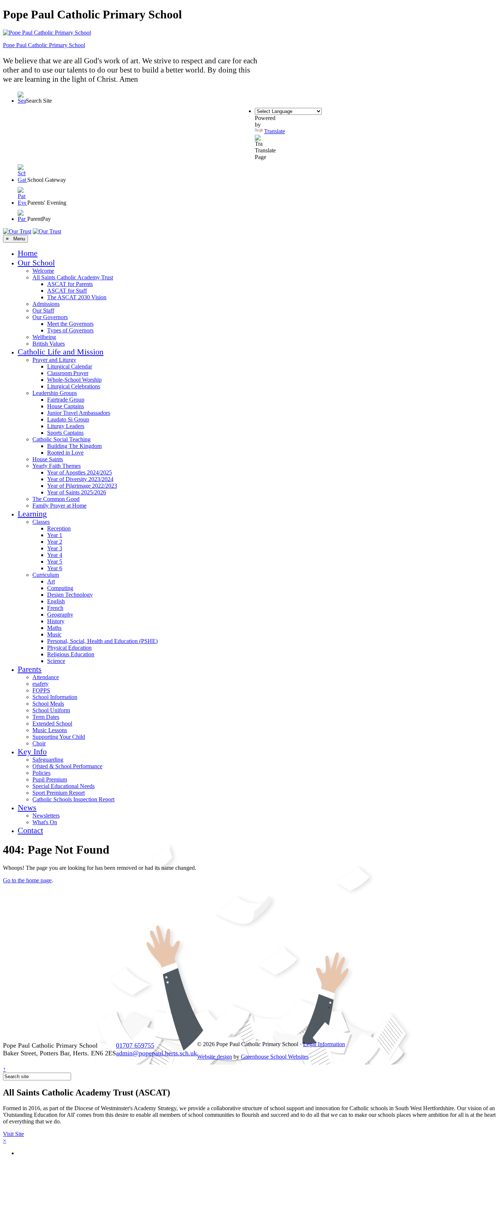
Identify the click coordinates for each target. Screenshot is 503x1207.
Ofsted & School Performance (67, 766)
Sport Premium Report (58, 793)
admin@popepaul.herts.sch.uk (156, 1053)
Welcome (43, 271)
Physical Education (69, 648)
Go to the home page (27, 880)
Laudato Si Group (68, 419)
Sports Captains (65, 433)
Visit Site (13, 1134)
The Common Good (56, 499)
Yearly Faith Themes (56, 466)
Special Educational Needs (63, 786)
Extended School (52, 723)
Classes (41, 522)
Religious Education (70, 654)
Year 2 (54, 542)
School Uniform (51, 710)
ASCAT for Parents (70, 284)
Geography (60, 614)
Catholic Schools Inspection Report (73, 799)
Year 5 (54, 561)
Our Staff (43, 310)
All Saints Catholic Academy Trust (72, 277)
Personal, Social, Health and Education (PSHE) (102, 641)
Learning (32, 513)
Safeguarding (47, 759)
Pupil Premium (49, 779)
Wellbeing (44, 337)
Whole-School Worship (74, 380)
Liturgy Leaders (65, 426)
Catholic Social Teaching (61, 439)
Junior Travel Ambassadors (78, 413)
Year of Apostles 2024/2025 (79, 472)
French (55, 608)
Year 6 (54, 568)
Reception (59, 528)
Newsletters (46, 815)
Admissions (46, 304)
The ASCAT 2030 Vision (76, 297)
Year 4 (54, 555)
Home (28, 253)
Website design (214, 1057)
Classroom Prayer (67, 373)
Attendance (45, 677)
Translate (274, 131)
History (55, 621)
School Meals (48, 703)
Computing (60, 588)
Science (56, 661)
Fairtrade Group (65, 399)
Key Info (32, 751)
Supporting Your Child (58, 737)
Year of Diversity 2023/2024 (80, 479)
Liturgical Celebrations (73, 386)
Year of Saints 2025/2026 (76, 492)
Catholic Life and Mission (60, 351)
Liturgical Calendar (69, 366)
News (27, 807)
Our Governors (50, 317)
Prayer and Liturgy (54, 360)
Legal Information (324, 1044)
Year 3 (54, 548)
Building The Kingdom (74, 446)
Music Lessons (49, 730)
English (56, 601)
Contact (30, 830)
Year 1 (54, 535)
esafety (40, 684)
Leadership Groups (54, 393)
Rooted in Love (65, 452)
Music (54, 634)
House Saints (47, 459)
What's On (44, 822)
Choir (39, 743)
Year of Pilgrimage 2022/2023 (82, 486)
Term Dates (45, 717)
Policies (41, 773)
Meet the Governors (70, 324)
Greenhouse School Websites (275, 1057)
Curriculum (45, 575)
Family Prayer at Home (59, 505)
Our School (36, 262)
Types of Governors (70, 330)
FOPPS (41, 690)
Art (51, 581)
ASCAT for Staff (67, 290)
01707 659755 (135, 1045)
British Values (48, 343)
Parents (30, 669)
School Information (54, 697)
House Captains (65, 406)
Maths (54, 628)
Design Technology (70, 595)
